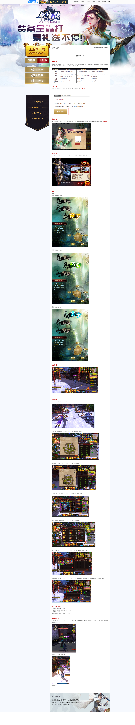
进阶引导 (39, 75)
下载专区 (83, 88)
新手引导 (39, 70)
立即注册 (31, 60)
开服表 (88, 1)
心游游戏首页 (76, 1)
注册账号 (105, 121)
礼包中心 (94, 1)
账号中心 (37, 113)
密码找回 (37, 119)
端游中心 (83, 1)
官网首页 (101, 47)
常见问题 (37, 102)
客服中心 (37, 107)
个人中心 (104, 1)
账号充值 (43, 60)
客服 (109, 1)
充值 (99, 1)
